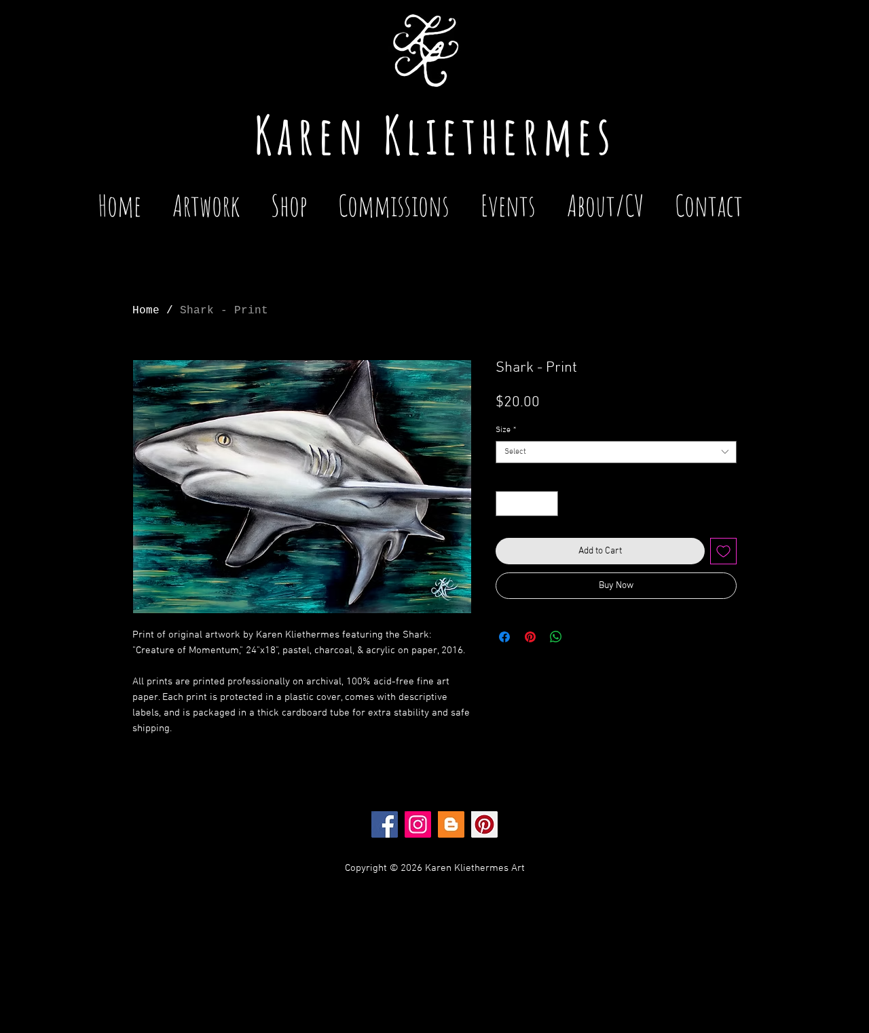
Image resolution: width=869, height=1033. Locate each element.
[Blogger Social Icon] (451, 824)
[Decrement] (506, 503)
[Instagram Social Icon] (418, 824)
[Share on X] (582, 637)
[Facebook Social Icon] (384, 824)
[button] (508, 199)
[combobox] (616, 452)
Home (146, 311)
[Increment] (547, 503)
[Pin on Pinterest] (530, 637)
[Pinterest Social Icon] (484, 824)
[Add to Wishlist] (723, 551)
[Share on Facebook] (504, 637)
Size (506, 430)
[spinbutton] (527, 503)
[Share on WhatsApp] (556, 637)
